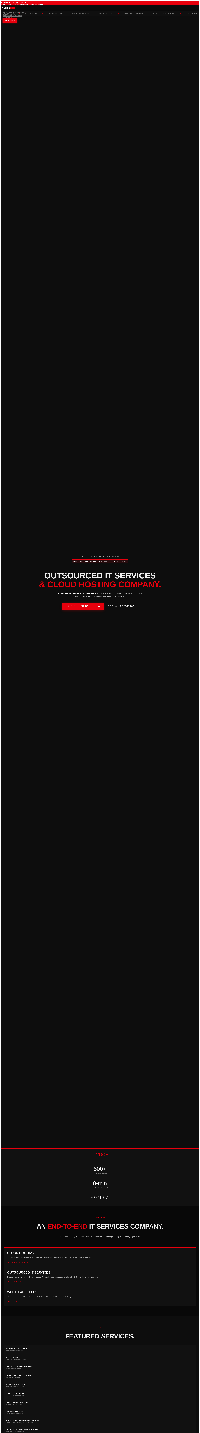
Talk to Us (10, 20)
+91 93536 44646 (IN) (24, 4)
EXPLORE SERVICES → (83, 606)
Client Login (37, 4)
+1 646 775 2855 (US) (8, 4)
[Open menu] (3, 25)
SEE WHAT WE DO (121, 606)
